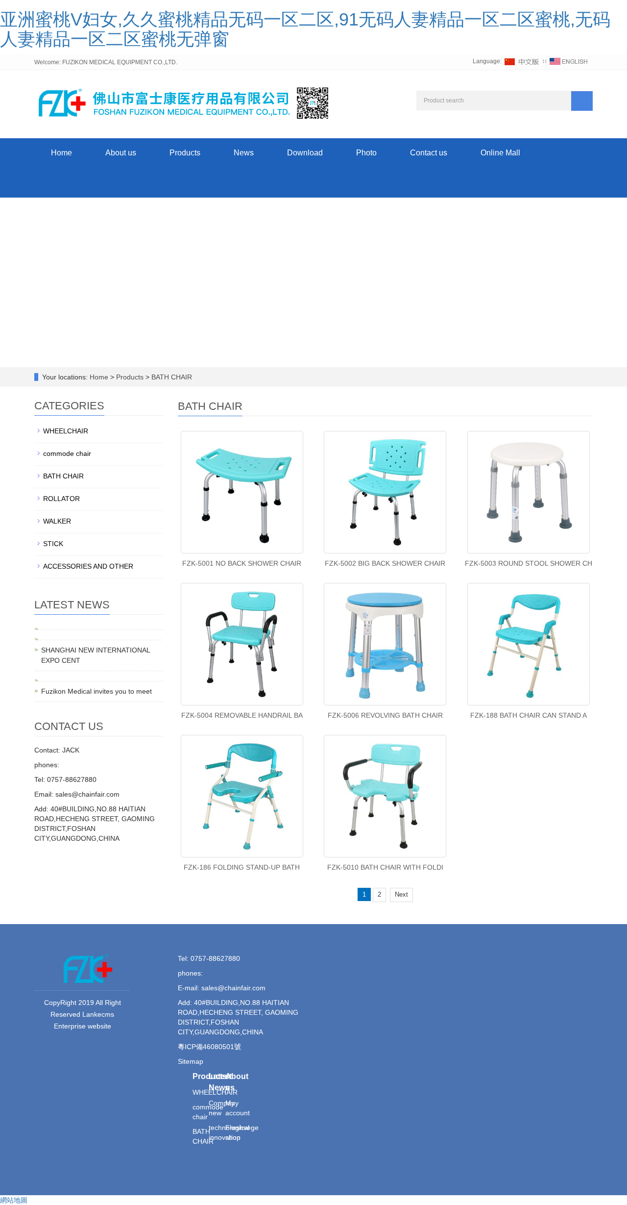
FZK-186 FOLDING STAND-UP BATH (242, 867)
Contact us (428, 153)
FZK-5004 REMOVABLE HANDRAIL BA (242, 715)
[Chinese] (522, 61)
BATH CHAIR (170, 377)
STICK (53, 544)
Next (401, 894)
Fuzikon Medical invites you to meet (96, 691)
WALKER (57, 521)
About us (120, 153)
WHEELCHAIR (65, 431)
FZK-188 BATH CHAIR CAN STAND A (528, 715)
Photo (366, 153)
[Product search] (582, 101)
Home (61, 153)
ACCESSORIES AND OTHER (88, 566)
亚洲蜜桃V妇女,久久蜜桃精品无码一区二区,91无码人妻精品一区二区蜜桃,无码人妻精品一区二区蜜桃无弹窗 (305, 29)
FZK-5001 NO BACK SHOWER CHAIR (241, 563)
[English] (569, 61)
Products (184, 153)
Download (305, 153)
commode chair (67, 453)
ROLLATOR (61, 498)
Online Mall (500, 153)
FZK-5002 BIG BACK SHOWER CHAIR (385, 563)
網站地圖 (13, 1200)
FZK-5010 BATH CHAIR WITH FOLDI (385, 867)
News (244, 153)
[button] (185, 183)
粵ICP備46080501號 (209, 1047)
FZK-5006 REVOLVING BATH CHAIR (385, 715)
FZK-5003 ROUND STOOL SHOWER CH (528, 563)
